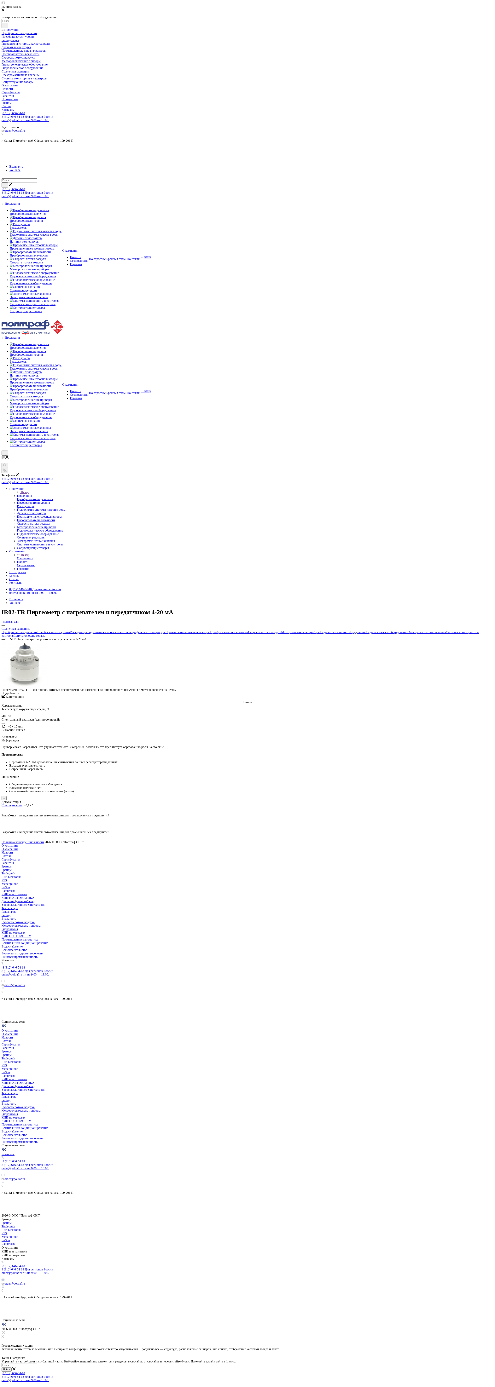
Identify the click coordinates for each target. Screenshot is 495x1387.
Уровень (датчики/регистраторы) (23, 904)
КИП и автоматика (14, 894)
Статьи (6, 856)
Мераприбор (10, 883)
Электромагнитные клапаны (427, 632)
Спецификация (12, 805)
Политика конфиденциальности (23, 842)
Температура (10, 908)
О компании (25, 558)
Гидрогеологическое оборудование (343, 632)
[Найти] (5, 25)
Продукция (24, 495)
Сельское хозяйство (14, 950)
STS (4, 880)
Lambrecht (8, 890)
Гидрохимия (10, 929)
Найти (6, 1369)
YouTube (14, 170)
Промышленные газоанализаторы (188, 632)
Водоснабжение (12, 946)
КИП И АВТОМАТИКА (18, 897)
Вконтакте (16, 166)
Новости (7, 852)
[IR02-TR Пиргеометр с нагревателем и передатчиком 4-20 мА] (25, 686)
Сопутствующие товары (29, 635)
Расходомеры (79, 632)
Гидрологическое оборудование (387, 632)
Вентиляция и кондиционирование (25, 943)
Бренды (7, 866)
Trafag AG (8, 873)
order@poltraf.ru (14, 130)
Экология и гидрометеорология (22, 953)
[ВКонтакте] (4, 1027)
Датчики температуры (151, 632)
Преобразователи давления (19, 632)
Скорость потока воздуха (264, 632)
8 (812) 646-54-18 (14, 113)
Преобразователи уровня (53, 632)
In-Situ (6, 887)
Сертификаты (11, 859)
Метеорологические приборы (300, 632)
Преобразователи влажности (229, 632)
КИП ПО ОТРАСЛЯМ (16, 936)
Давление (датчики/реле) (18, 901)
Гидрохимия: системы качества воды (112, 632)
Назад (25, 492)
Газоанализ (9, 911)
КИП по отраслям (13, 932)
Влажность (9, 918)
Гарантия (8, 863)
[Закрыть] (3, 1333)
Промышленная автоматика (20, 939)
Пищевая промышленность (20, 956)
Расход (6, 915)
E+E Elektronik (11, 876)
